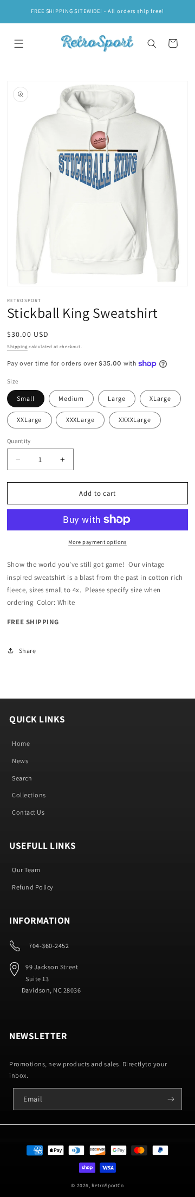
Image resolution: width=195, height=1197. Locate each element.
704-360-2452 (49, 946)
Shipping (17, 346)
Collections (29, 795)
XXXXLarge (135, 419)
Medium (71, 398)
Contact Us (28, 812)
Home (21, 743)
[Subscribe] (171, 1099)
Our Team (26, 870)
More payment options (97, 542)
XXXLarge (80, 419)
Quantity (19, 441)
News (20, 761)
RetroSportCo (107, 1185)
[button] (19, 43)
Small (25, 398)
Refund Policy (33, 887)
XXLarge (29, 419)
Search (22, 778)
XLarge (160, 398)
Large (116, 398)
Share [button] (27, 650)
